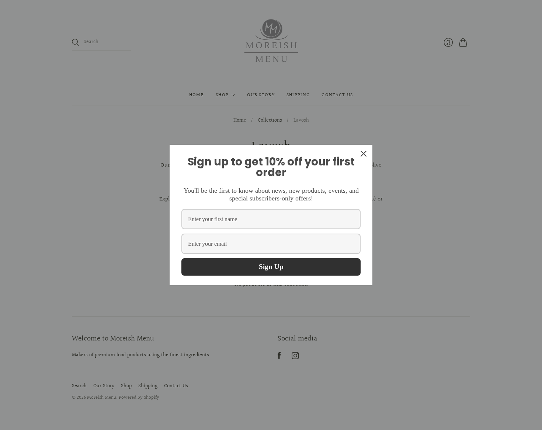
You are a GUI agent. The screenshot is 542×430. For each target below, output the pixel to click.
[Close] (363, 153)
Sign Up (271, 266)
